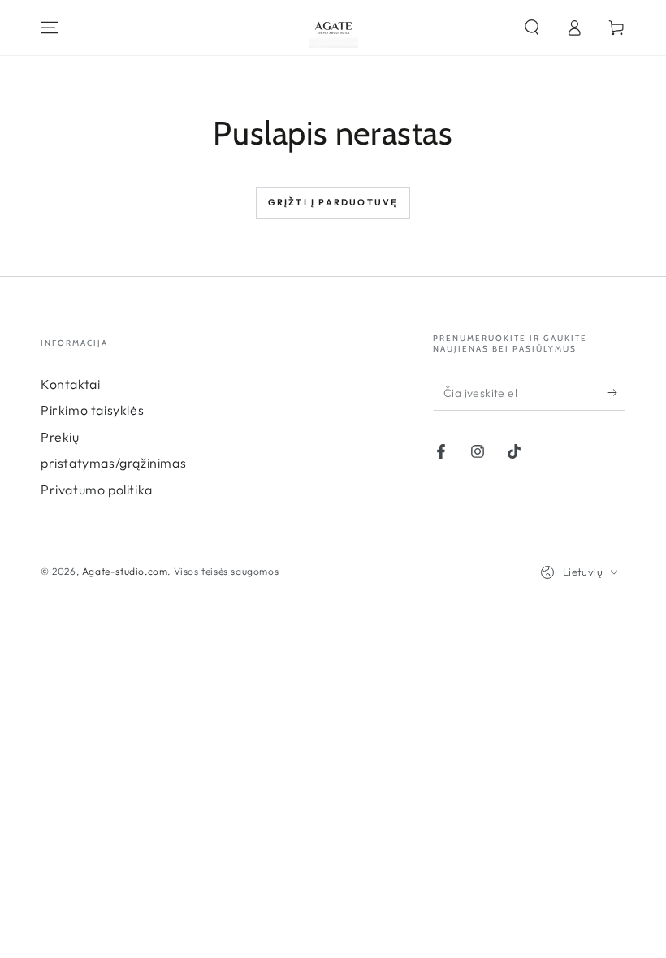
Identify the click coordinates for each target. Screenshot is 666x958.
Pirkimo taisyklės (92, 410)
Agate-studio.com (125, 571)
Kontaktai (70, 384)
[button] (532, 27)
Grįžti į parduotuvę (333, 202)
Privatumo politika (97, 489)
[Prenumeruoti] (616, 392)
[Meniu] (49, 27)
